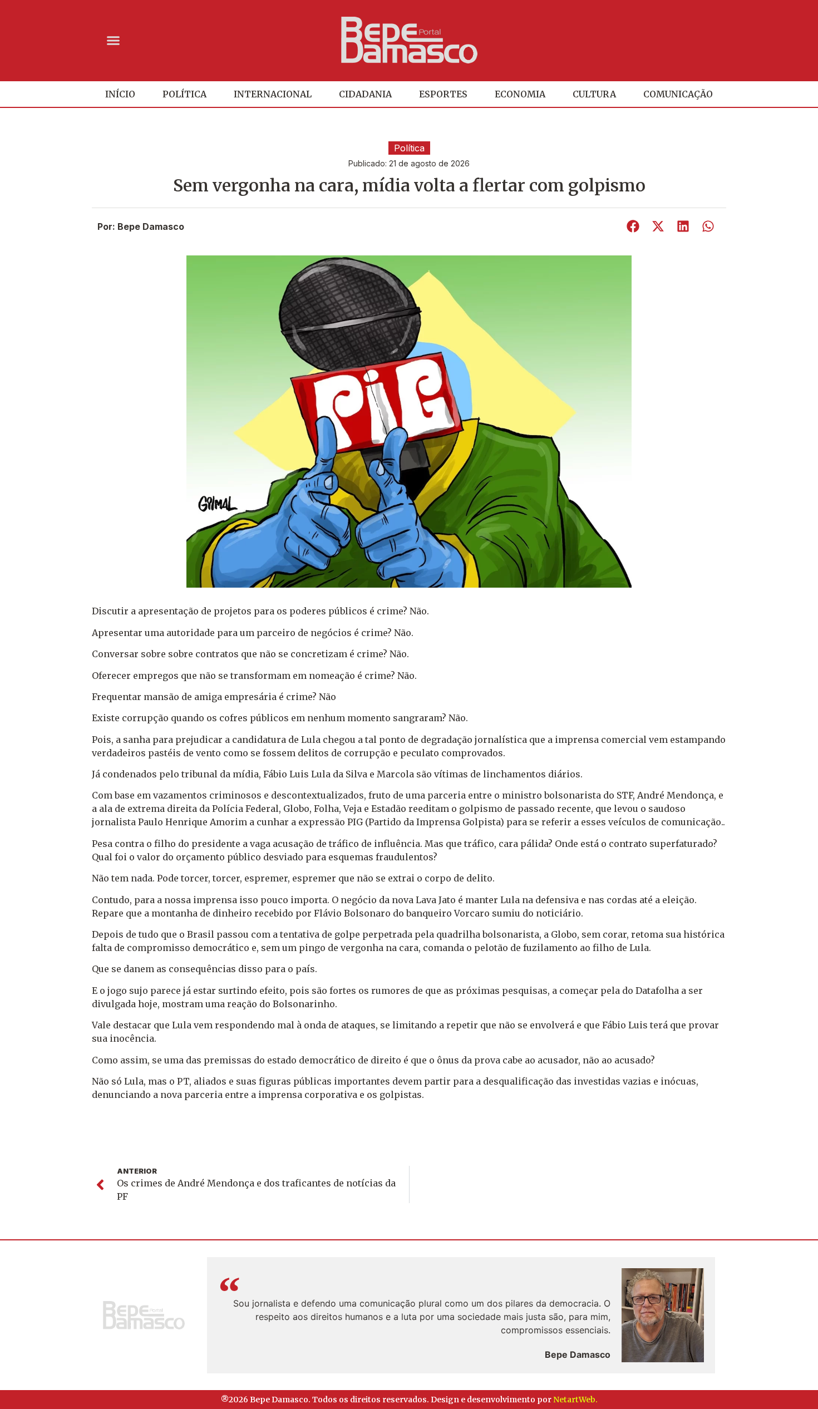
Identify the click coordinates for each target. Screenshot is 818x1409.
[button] (113, 40)
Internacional (273, 94)
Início (120, 94)
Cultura (594, 94)
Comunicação (678, 94)
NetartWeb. (575, 1400)
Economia (520, 94)
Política (184, 94)
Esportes (443, 94)
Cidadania (365, 94)
